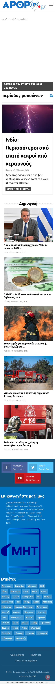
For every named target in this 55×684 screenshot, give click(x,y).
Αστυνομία (15, 591)
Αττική (25, 591)
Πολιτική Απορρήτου (26, 660)
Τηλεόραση (45, 623)
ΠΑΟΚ (4, 617)
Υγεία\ (24, 628)
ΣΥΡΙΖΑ (25, 623)
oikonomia (32, 586)
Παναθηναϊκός (16, 617)
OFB (34, 676)
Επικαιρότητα (27, 597)
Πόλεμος (5, 623)
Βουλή (34, 591)
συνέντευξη (21, 638)
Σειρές (34, 623)
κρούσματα (42, 633)
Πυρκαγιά (41, 617)
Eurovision (19, 586)
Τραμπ (15, 628)
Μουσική (5, 612)
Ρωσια (15, 623)
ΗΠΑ (38, 597)
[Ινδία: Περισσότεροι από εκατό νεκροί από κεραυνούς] (27, 119)
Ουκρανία (42, 612)
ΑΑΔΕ (42, 586)
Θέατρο (47, 597)
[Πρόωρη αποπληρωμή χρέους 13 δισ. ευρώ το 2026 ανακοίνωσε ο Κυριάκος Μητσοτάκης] (28, 225)
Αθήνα (4, 591)
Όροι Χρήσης (17, 654)
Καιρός (36, 602)
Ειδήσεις (5, 597)
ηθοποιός (19, 633)
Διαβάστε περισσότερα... (18, 189)
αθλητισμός (35, 628)
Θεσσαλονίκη (7, 602)
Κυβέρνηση (6, 607)
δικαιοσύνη (6, 633)
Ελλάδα (16, 597)
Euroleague (6, 586)
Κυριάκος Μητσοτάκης (24, 607)
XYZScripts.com (42, 682)
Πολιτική (29, 617)
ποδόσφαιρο (7, 638)
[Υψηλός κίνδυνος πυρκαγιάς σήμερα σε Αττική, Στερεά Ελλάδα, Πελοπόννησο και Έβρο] (28, 373)
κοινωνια (30, 633)
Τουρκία (5, 628)
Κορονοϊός (47, 602)
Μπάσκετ (16, 612)
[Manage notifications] (47, 677)
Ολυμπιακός (29, 612)
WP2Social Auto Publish (16, 682)
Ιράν (18, 602)
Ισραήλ (27, 602)
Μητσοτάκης (42, 607)
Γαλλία (43, 591)
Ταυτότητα (35, 654)
